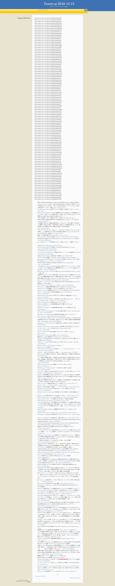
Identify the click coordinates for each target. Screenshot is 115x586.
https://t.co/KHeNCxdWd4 (44, 490)
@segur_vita (42, 204)
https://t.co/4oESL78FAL (43, 293)
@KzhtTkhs (41, 409)
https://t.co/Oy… (61, 207)
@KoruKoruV (41, 454)
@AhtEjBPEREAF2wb (44, 464)
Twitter (43, 10)
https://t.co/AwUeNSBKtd (44, 561)
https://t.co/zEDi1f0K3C (74, 431)
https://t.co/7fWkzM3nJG (49, 269)
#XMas (65, 440)
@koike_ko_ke (42, 287)
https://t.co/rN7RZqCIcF (64, 336)
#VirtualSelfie (41, 250)
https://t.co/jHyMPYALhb (64, 462)
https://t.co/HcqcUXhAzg (56, 554)
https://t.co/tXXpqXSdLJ (71, 257)
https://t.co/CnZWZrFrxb (43, 428)
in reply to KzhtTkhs (71, 412)
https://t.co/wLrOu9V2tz (58, 557)
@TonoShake (42, 285)
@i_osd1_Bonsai (41, 209)
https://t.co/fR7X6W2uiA (64, 238)
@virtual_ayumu (43, 473)
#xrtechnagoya (50, 281)
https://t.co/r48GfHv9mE (43, 500)
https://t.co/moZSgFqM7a (68, 548)
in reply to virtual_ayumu (47, 481)
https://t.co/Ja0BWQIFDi (67, 285)
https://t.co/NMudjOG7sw (66, 292)
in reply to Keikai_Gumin (71, 571)
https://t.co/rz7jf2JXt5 (43, 221)
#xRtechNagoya (75, 219)
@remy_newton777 (69, 452)
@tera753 (41, 230)
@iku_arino (59, 509)
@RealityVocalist (42, 467)
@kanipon (41, 507)
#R (71, 447)
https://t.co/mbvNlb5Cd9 (46, 312)
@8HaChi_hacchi (61, 452)
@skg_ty (41, 519)
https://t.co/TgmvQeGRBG (46, 350)
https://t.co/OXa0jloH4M (45, 240)
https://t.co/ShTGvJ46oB (43, 228)
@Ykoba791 (41, 259)
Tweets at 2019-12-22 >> (75, 578)
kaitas (28, 582)
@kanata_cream (42, 435)
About (47, 10)
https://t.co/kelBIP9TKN (69, 530)
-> (79, 202)
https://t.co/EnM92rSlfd (43, 362)
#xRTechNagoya (53, 249)
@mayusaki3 (42, 335)
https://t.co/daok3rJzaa (62, 335)
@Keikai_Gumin (41, 571)
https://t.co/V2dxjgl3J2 (51, 397)
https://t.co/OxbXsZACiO (44, 442)
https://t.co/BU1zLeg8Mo (72, 535)
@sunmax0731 (42, 280)
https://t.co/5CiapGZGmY (43, 302)
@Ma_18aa (76, 452)
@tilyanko (41, 559)
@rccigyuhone (42, 414)
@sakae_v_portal (43, 281)
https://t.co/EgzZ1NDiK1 (43, 297)
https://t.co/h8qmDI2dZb (44, 330)
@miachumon (48, 452)
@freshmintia (41, 374)
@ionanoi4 (54, 452)
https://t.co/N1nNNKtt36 (55, 321)
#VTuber (40, 459)
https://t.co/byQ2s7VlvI (57, 424)
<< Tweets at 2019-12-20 (40, 576)
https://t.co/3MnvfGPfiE (63, 280)
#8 (70, 212)
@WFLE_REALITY (43, 443)
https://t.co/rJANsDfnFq (47, 254)
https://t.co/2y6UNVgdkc (60, 492)
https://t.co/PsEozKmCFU (56, 373)
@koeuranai (45, 412)
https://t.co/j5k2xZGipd (60, 316)
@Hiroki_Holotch (71, 247)
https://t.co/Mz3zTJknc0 (43, 366)
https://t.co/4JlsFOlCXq (73, 386)
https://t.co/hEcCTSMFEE (73, 278)
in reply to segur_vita (72, 383)
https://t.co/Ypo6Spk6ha (43, 466)
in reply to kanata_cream (58, 454)
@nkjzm (41, 290)
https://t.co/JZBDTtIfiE (73, 352)
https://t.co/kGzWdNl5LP (54, 400)
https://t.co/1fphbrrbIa (57, 543)
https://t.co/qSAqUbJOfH (73, 231)
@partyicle (41, 323)
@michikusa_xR (48, 266)
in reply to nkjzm (62, 385)
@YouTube (71, 237)
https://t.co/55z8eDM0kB (67, 262)
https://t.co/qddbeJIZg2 (43, 457)
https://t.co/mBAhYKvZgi (61, 412)
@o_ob (48, 271)
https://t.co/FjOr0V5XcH (56, 245)
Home (39, 10)
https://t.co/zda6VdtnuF (43, 305)
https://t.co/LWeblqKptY (70, 405)
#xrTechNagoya (45, 321)
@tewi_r (41, 352)
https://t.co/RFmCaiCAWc (44, 369)
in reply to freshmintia (47, 378)
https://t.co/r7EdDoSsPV (56, 511)
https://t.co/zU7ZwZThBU (50, 250)
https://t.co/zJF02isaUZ (69, 314)
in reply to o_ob (63, 235)
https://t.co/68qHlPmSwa (72, 507)
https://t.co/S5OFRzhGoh (57, 261)
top (57, 574)
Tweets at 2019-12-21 (24, 18)
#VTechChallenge (42, 257)
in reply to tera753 (58, 233)
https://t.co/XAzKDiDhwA (63, 237)
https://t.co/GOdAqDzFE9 (61, 450)
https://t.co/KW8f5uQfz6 (59, 555)
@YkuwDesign (42, 247)
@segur (45, 255)
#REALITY (71, 426)
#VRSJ (46, 400)
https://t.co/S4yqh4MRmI (44, 264)
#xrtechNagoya (54, 336)
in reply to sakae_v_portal (73, 395)
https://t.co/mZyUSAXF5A (44, 390)
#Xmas (50, 431)
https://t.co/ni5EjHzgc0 (54, 421)
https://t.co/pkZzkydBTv (43, 249)
